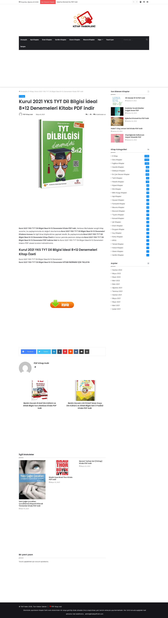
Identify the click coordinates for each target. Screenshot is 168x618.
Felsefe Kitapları (118, 182)
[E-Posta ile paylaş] (81, 351)
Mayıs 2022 (116, 273)
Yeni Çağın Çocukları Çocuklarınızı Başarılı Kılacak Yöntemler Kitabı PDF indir (31, 503)
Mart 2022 (116, 281)
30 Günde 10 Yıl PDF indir (135, 98)
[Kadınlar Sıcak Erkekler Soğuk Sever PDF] (117, 111)
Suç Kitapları (116, 233)
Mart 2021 (116, 305)
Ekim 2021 (116, 284)
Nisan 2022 (116, 277)
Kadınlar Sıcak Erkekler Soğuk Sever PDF (134, 109)
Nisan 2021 (116, 302)
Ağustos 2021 (117, 288)
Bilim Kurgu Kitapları (119, 193)
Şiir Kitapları (116, 222)
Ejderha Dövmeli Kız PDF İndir (67, 2)
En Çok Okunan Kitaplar (120, 174)
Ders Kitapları (117, 160)
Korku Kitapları (117, 237)
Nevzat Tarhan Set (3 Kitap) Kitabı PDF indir (90, 462)
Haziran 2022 (117, 270)
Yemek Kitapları (118, 244)
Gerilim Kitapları (60, 40)
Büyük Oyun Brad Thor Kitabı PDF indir (60, 478)
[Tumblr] (59, 351)
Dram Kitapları (47, 40)
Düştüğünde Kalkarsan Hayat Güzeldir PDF (134, 136)
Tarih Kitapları (117, 178)
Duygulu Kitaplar (118, 229)
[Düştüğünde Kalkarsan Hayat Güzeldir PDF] (117, 138)
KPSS (114, 240)
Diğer (100, 40)
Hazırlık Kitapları (118, 167)
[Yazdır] (87, 351)
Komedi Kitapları (118, 218)
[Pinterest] (65, 351)
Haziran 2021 (117, 295)
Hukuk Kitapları (117, 248)
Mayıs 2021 (116, 298)
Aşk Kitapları (34, 40)
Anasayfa (23, 40)
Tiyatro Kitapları (118, 215)
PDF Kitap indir (28, 114)
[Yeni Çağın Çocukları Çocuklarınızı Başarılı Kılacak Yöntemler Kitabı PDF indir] (32, 479)
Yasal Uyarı (110, 40)
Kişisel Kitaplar (117, 185)
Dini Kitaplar (116, 189)
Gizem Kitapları (74, 40)
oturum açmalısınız (41, 561)
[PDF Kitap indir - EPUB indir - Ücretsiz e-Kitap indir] (84, 20)
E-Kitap (31, 91)
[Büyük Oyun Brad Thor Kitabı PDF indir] (62, 467)
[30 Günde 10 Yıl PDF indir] (117, 101)
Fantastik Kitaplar (118, 204)
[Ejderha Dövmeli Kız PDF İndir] (117, 121)
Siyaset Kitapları (118, 200)
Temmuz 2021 (117, 291)
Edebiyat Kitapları (118, 171)
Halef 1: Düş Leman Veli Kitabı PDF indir (127, 128)
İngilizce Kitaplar (118, 163)
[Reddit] (70, 351)
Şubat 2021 (116, 309)
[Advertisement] (84, 68)
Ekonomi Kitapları (118, 211)
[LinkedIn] (54, 351)
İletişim (23, 46)
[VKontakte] (76, 351)
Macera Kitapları (89, 40)
